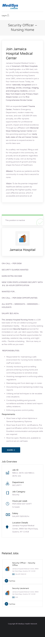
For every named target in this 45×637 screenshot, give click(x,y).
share (10, 450)
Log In (4, 16)
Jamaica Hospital (22, 250)
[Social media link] (23, 629)
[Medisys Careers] (10, 6)
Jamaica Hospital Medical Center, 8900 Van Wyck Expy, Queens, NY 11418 (25, 528)
